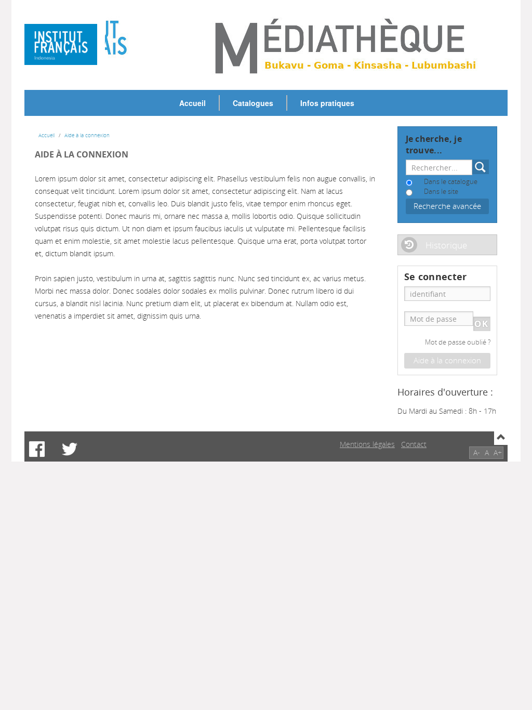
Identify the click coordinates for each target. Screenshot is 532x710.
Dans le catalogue (450, 181)
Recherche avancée (447, 206)
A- (476, 452)
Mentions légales (367, 444)
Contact (414, 444)
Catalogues (253, 103)
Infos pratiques (327, 103)
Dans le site (441, 191)
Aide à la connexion (87, 135)
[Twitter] (69, 449)
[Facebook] (36, 449)
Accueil (192, 103)
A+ (498, 452)
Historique (446, 245)
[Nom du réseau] (64, 44)
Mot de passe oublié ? (457, 342)
